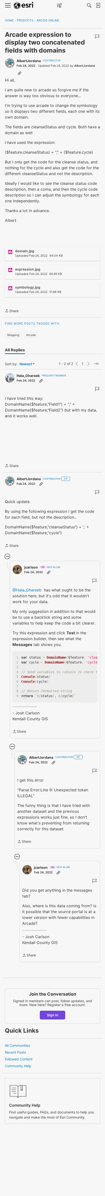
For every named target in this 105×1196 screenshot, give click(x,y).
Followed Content (18, 1059)
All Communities (17, 1045)
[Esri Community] (24, 5)
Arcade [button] (31, 335)
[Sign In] (98, 5)
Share (12, 311)
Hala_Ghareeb (28, 376)
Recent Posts (15, 1052)
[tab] (15, 350)
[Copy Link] (19, 73)
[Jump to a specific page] (96, 364)
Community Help (18, 1066)
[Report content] (97, 36)
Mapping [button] (13, 335)
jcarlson (31, 567)
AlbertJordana (29, 61)
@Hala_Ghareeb (27, 590)
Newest (26, 364)
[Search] (89, 5)
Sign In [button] (52, 1015)
